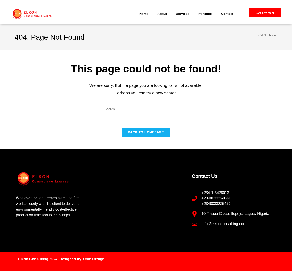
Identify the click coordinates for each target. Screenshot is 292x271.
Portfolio (205, 13)
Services (182, 13)
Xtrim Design (93, 259)
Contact (227, 13)
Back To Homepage (146, 132)
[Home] (252, 35)
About (162, 13)
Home (143, 13)
